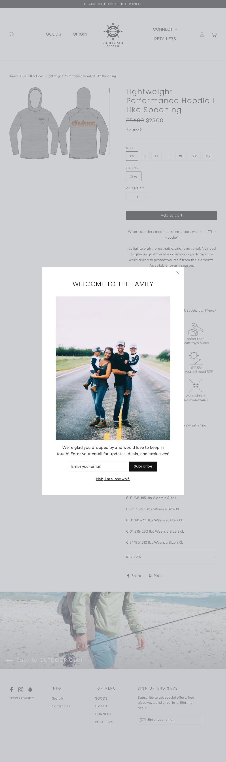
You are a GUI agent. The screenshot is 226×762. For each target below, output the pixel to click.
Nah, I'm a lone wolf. (113, 479)
